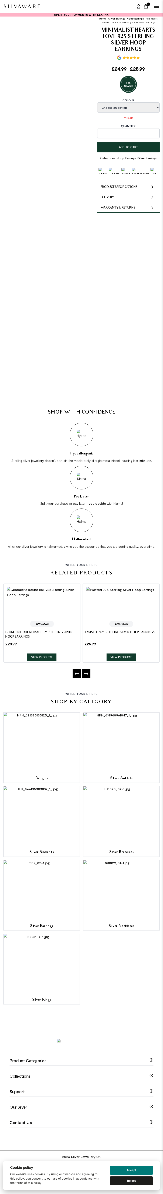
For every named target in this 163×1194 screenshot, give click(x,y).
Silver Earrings (116, 18)
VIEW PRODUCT (42, 657)
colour (128, 100)
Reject (131, 1180)
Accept (131, 1170)
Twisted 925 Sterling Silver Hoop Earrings (119, 632)
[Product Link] (42, 602)
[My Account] (138, 6)
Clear (128, 118)
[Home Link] (21, 6)
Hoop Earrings (135, 18)
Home (103, 18)
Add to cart (128, 147)
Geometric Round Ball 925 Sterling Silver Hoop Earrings (39, 635)
